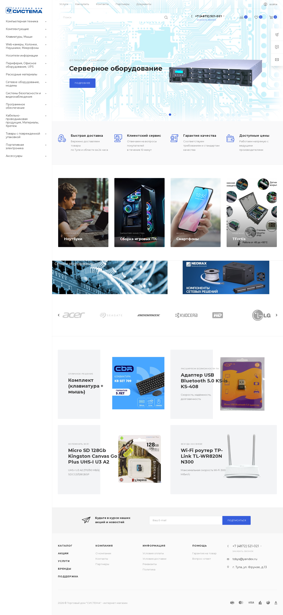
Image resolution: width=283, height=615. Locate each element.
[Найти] (166, 17)
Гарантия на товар (204, 553)
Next (276, 315)
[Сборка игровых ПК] (139, 212)
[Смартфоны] (196, 212)
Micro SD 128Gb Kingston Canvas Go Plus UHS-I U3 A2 (92, 456)
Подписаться (237, 520)
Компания (104, 545)
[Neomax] (225, 277)
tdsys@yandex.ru (245, 559)
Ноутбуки (73, 239)
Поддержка (68, 576)
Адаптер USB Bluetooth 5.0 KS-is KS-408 (204, 380)
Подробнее (82, 83)
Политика (149, 569)
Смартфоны (187, 239)
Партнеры (102, 564)
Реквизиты (150, 564)
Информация (154, 545)
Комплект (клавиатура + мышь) (85, 385)
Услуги (64, 561)
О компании (103, 553)
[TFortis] (252, 212)
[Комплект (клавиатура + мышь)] (132, 384)
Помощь (199, 545)
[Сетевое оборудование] (110, 277)
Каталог (65, 545)
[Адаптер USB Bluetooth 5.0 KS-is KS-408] (245, 384)
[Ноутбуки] (83, 212)
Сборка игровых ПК (138, 239)
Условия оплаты (153, 553)
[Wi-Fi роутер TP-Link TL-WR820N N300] (245, 459)
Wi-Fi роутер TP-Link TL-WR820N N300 (202, 456)
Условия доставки (154, 558)
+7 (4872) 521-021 (208, 16)
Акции (63, 553)
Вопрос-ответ (201, 558)
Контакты (101, 558)
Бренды (64, 568)
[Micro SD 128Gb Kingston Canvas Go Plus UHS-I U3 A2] (132, 459)
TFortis (238, 239)
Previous (59, 315)
